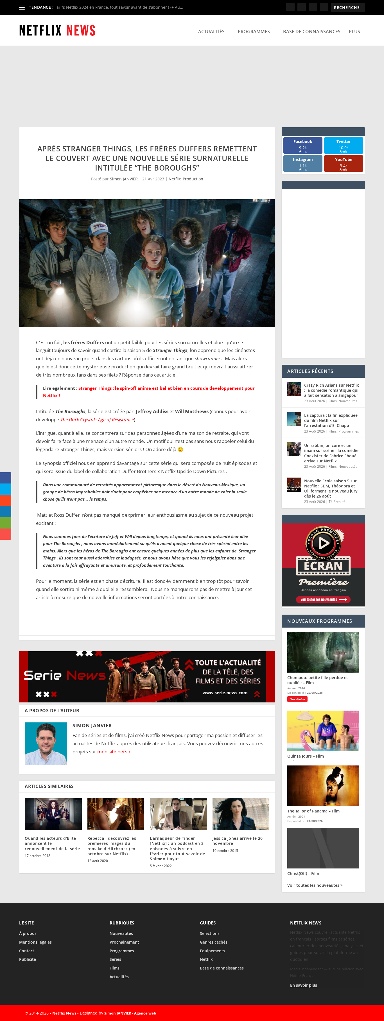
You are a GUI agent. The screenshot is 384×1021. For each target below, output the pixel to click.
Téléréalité (337, 513)
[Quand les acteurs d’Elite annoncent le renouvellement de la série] (53, 814)
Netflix (175, 179)
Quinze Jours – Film (305, 947)
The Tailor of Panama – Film (313, 1002)
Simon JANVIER (124, 179)
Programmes (254, 31)
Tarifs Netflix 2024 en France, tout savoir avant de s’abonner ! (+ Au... (119, 7)
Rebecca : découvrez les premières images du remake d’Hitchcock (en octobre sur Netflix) (111, 846)
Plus (354, 31)
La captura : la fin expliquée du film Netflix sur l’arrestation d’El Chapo (331, 431)
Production (193, 179)
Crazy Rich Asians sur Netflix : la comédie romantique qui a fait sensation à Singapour (331, 401)
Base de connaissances (311, 31)
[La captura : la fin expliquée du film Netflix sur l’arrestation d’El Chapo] (294, 430)
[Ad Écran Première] (323, 796)
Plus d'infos (297, 890)
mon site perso (113, 751)
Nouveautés (347, 412)
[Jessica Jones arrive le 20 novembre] (241, 814)
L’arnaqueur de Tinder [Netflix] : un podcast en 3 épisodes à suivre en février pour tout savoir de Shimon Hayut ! (177, 848)
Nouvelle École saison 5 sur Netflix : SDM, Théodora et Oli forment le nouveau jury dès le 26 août (331, 499)
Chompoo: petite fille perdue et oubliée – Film (317, 871)
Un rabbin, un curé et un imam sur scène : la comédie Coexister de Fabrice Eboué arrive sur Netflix (331, 464)
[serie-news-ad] (147, 700)
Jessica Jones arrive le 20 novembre (238, 841)
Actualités (211, 31)
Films (333, 412)
